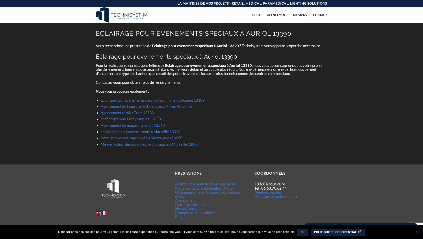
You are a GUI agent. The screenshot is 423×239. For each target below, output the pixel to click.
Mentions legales (268, 192)
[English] (99, 213)
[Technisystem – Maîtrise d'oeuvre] (132, 15)
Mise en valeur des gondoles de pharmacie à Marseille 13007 (150, 144)
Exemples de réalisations (195, 212)
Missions (300, 15)
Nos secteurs (185, 208)
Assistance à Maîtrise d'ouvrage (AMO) (206, 184)
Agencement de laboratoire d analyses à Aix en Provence (146, 106)
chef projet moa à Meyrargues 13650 (131, 119)
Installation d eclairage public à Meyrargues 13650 (141, 138)
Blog (178, 216)
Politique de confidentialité (276, 196)
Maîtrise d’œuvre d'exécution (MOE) (204, 188)
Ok (303, 232)
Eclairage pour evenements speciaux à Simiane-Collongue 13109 (153, 100)
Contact (320, 15)
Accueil (258, 15)
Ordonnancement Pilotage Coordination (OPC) (207, 194)
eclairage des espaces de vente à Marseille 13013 (140, 131)
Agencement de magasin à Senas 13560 (133, 125)
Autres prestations (190, 204)
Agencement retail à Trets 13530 (127, 112)
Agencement (277, 15)
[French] (104, 213)
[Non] (417, 233)
